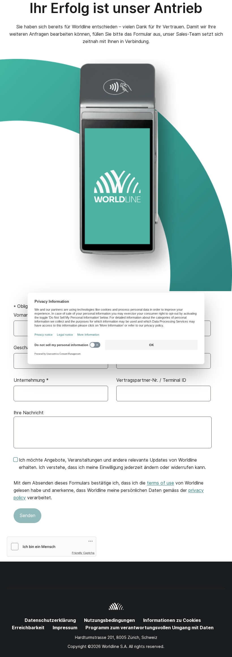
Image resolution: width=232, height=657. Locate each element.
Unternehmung (31, 380)
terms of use (160, 483)
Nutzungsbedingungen (109, 620)
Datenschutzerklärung (50, 620)
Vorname (25, 315)
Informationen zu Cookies (172, 620)
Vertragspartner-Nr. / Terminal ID (151, 380)
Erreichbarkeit (28, 627)
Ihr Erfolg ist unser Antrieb (116, 8)
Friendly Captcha (83, 552)
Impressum (65, 627)
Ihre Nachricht (29, 412)
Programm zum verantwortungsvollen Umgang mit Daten (149, 627)
